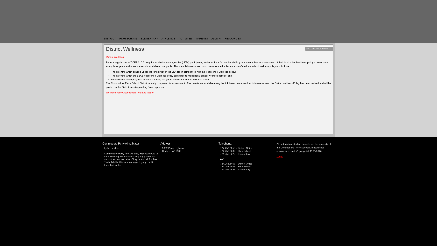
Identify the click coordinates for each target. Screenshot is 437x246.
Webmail (320, 38)
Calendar (330, 38)
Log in (280, 156)
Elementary (149, 38)
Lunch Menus (302, 38)
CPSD (308, 49)
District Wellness (115, 57)
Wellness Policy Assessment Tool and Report (130, 92)
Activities (186, 38)
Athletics (168, 38)
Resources (232, 38)
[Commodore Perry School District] (159, 16)
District (110, 38)
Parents (202, 38)
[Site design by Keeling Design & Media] (218, 183)
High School (128, 38)
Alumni (216, 38)
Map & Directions (311, 38)
